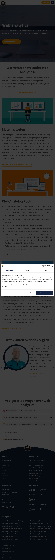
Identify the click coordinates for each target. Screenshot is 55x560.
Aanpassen (26, 292)
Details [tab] (27, 270)
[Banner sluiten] (52, 266)
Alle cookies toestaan (44, 292)
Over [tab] (45, 270)
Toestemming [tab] (9, 270)
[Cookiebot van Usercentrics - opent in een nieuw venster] (43, 266)
